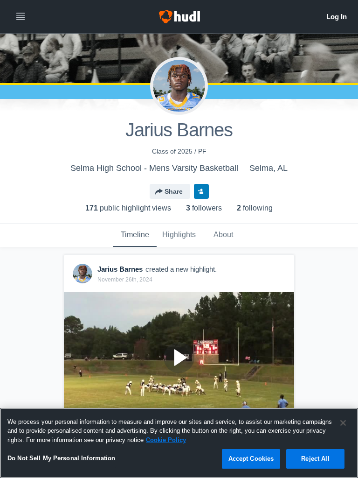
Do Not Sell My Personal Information (61, 458)
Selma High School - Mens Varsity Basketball (154, 168)
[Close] (343, 423)
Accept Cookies (251, 458)
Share (174, 191)
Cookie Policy (166, 439)
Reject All (315, 458)
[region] (179, 443)
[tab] (135, 235)
